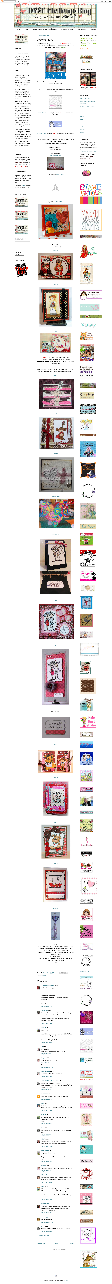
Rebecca (82, 129)
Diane (42, 1103)
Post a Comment (44, 1235)
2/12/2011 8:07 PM (46, 1135)
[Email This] (60, 973)
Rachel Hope (55, 285)
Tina (56, 600)
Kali (42, 1046)
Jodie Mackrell (45, 1071)
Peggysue (55, 777)
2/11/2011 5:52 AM (46, 1110)
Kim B (55, 375)
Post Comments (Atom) (59, 1249)
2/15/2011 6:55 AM (46, 1182)
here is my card (45, 1062)
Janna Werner (55, 534)
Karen (42, 1186)
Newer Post (41, 1244)
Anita (42, 1128)
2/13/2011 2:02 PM (46, 1146)
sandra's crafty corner (47, 985)
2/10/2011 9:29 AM (46, 1042)
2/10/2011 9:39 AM (46, 1054)
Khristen (43, 1027)
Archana (82, 110)
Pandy (81, 126)
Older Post (70, 1244)
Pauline (56, 863)
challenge (43, 975)
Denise (55, 413)
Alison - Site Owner (85, 98)
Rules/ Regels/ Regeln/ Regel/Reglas (45, 29)
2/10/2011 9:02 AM (46, 1023)
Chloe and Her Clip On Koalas (50, 1080)
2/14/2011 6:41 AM (46, 1171)
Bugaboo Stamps (42, 133)
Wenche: (55, 453)
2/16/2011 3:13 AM (46, 1199)
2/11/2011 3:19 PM (46, 1123)
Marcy (55, 822)
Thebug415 (44, 1010)
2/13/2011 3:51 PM (46, 1161)
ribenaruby (44, 1094)
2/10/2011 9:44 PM (46, 1090)
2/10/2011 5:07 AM (46, 1006)
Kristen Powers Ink (43, 113)
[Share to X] (64, 973)
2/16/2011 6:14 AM (46, 1212)
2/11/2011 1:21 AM (46, 1099)
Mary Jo (82, 123)
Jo (55, 645)
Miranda (55, 908)
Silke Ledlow (44, 1175)
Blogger (66, 1280)
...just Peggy (44, 1217)
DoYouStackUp (84, 151)
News (26, 29)
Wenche (82, 132)
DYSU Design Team (67, 29)
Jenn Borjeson (45, 1203)
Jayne (55, 331)
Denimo (55, 251)
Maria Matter (45, 1150)
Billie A (43, 1139)
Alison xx (43, 1165)
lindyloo (43, 1058)
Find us (93, 29)
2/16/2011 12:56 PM (47, 1222)
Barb (81, 113)
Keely (55, 744)
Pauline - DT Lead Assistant (87, 106)
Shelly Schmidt (60, 174)
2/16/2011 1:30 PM (46, 1231)
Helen (81, 119)
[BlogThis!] (62, 973)
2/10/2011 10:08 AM (47, 1067)
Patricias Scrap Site (55, 155)
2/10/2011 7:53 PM (46, 1076)
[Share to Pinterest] (67, 973)
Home (18, 29)
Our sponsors (82, 29)
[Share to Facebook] (65, 973)
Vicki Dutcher (59, 202)
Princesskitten (56, 496)
